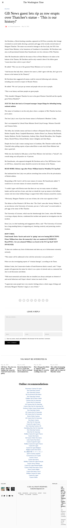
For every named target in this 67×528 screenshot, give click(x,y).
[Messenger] (24, 300)
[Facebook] (20, 300)
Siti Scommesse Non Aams (33, 394)
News (19, 493)
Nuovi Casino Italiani (33, 469)
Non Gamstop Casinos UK (33, 426)
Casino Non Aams (33, 436)
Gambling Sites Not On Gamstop (33, 428)
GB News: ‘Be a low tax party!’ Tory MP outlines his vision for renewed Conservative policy (8, 370)
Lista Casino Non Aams (33, 440)
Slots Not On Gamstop (33, 432)
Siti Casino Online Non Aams (33, 438)
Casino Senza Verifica (33, 463)
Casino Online (33, 477)
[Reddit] (43, 300)
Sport (40, 493)
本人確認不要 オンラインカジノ (33, 451)
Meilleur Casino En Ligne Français (33, 461)
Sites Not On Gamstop (33, 422)
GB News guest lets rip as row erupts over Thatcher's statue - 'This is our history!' (63, 497)
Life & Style (33, 493)
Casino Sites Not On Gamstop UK (33, 406)
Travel (22, 494)
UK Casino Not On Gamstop (33, 412)
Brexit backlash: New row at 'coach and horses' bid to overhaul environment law (24, 369)
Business (25, 493)
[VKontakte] (12, 496)
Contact (35, 494)
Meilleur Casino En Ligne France (33, 434)
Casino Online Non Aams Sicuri (33, 467)
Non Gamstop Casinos (33, 390)
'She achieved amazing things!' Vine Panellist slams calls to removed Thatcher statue (57, 369)
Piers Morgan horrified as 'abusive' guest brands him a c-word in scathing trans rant (41, 369)
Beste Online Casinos (33, 416)
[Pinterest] (31, 300)
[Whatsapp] (39, 300)
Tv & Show (28, 494)
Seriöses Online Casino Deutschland (33, 408)
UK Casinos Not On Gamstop (33, 404)
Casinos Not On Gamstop (33, 400)
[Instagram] (7, 496)
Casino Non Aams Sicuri (33, 471)
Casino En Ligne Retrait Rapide (33, 465)
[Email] (47, 300)
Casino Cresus (33, 457)
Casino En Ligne (33, 445)
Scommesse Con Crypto (33, 455)
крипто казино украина (33, 453)
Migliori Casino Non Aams (33, 449)
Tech (44, 493)
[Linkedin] (35, 300)
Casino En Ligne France (33, 424)
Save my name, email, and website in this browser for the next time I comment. (28, 338)
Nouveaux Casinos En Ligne (33, 388)
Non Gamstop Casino (33, 410)
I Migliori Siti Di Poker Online (33, 398)
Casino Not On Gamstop (33, 402)
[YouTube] (9, 496)
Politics (7, 8)
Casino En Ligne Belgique (33, 447)
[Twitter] (27, 300)
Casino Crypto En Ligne (33, 442)
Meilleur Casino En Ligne (33, 473)
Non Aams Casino (33, 420)
